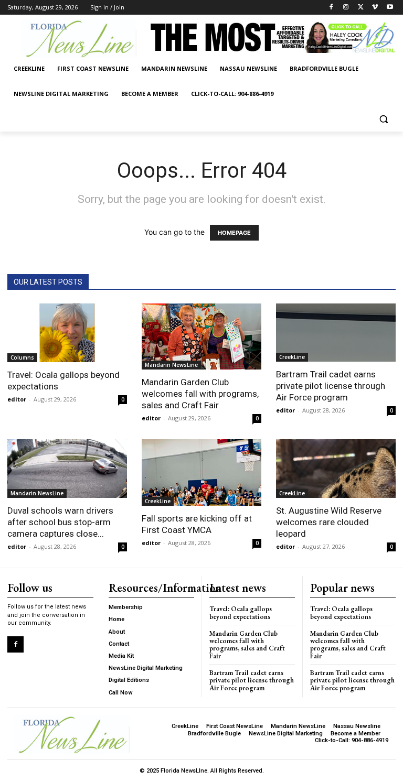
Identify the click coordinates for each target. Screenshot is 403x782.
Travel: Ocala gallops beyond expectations (240, 612)
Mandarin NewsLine (171, 364)
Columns (22, 357)
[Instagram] (346, 8)
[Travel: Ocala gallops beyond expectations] (67, 333)
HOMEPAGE (234, 232)
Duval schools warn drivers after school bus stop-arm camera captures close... (60, 522)
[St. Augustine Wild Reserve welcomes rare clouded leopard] (336, 468)
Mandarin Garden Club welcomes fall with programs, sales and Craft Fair (200, 393)
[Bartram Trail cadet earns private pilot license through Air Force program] (336, 332)
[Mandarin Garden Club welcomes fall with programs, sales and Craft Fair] (201, 336)
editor (16, 399)
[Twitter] (361, 8)
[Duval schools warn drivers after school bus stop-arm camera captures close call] (67, 468)
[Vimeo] (375, 8)
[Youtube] (390, 8)
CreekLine (292, 357)
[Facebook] (331, 8)
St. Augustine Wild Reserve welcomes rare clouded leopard (328, 522)
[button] (383, 119)
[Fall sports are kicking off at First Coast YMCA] (201, 472)
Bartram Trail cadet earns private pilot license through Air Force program (330, 386)
